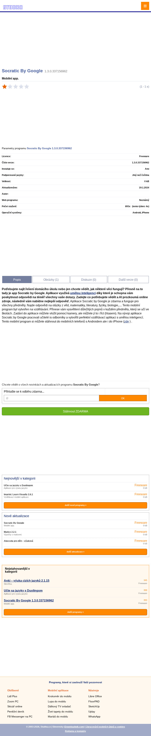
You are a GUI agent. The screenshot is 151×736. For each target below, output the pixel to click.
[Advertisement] (76, 38)
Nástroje (93, 690)
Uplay (91, 711)
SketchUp (94, 706)
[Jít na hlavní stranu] (13, 8)
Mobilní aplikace (58, 690)
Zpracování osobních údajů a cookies (105, 727)
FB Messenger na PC (19, 716)
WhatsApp (94, 716)
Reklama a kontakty (75, 731)
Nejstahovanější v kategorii (17, 570)
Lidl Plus (12, 696)
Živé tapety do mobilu (60, 711)
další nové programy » (75, 505)
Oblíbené (13, 690)
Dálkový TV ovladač (59, 706)
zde (126, 321)
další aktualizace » (75, 552)
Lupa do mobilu (57, 701)
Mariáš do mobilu (58, 716)
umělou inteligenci (83, 293)
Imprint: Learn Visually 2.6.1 (18, 494)
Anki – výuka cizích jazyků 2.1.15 (26, 580)
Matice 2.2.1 (10, 532)
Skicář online (14, 706)
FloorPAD (93, 701)
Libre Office (95, 696)
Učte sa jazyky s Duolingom (18, 485)
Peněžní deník (15, 711)
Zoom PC (12, 701)
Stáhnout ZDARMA (75, 411)
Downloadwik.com (74, 727)
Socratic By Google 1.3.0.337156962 (29, 600)
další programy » (75, 612)
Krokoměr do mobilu (59, 696)
